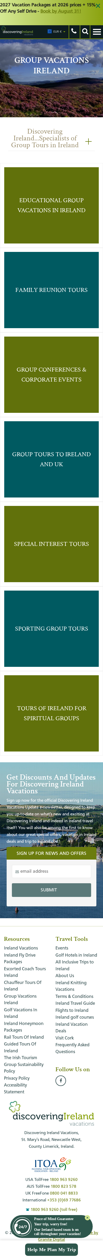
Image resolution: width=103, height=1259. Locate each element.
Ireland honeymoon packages (24, 1027)
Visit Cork (64, 1038)
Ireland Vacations (21, 948)
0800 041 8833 (64, 1193)
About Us (64, 976)
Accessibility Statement (15, 1088)
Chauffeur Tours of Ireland (22, 986)
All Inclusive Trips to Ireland (74, 965)
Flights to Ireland (71, 1010)
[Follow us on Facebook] (60, 1081)
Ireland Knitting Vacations (71, 986)
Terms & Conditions (74, 996)
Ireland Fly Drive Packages (20, 958)
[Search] (85, 31)
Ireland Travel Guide (75, 1003)
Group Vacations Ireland (20, 1000)
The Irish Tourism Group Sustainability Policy (24, 1065)
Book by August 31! (60, 11)
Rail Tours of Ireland (24, 1037)
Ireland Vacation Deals (71, 1028)
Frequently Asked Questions (72, 1048)
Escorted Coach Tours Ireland (25, 972)
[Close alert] (98, 5)
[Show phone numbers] (74, 31)
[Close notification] (87, 1217)
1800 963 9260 (64, 1180)
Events (61, 948)
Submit (49, 890)
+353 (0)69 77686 (64, 1200)
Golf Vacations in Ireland (20, 1013)
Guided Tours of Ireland (20, 1047)
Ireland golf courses (74, 1017)
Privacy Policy (17, 1078)
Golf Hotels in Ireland (76, 955)
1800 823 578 (63, 1187)
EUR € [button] (57, 31)
